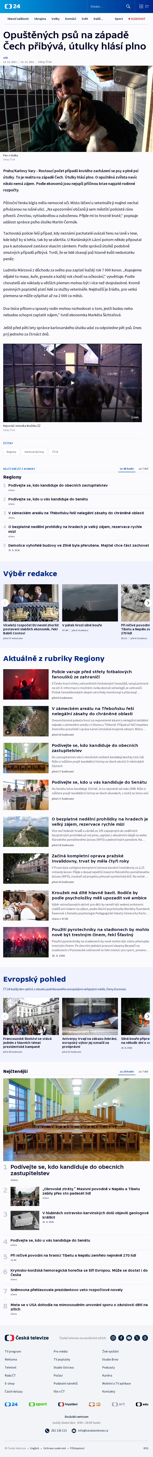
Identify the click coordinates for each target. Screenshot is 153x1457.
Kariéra (107, 1375)
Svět (85, 19)
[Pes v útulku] (76, 109)
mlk (5, 57)
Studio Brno (110, 1359)
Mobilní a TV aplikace (116, 1383)
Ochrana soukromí (54, 1448)
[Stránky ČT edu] (142, 1404)
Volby (56, 19)
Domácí (70, 19)
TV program (13, 1351)
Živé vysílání (110, 1351)
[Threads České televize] (145, 1338)
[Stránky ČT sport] (38, 1404)
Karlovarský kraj (34, 452)
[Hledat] (128, 6)
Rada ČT (10, 1375)
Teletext (11, 1367)
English (34, 1448)
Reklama (11, 1359)
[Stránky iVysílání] (68, 1404)
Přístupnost (77, 1448)
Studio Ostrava (64, 1367)
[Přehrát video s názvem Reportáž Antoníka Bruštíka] (72, 383)
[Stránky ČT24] (11, 1404)
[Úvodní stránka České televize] (27, 1338)
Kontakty (108, 1391)
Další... (98, 19)
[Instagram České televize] (113, 1338)
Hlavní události (18, 19)
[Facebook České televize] (121, 1338)
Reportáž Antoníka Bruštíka (20, 426)
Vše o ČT (59, 1391)
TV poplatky (62, 1359)
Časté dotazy (14, 1391)
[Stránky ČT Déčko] (95, 1404)
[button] (72, 383)
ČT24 (55, 452)
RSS (146, 1448)
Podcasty (108, 1367)
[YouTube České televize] (129, 1338)
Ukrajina (40, 19)
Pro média (61, 1351)
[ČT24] (12, 6)
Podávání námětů (65, 1383)
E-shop (10, 1383)
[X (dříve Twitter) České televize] (137, 1338)
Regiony (11, 452)
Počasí (58, 1375)
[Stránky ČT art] (118, 1404)
